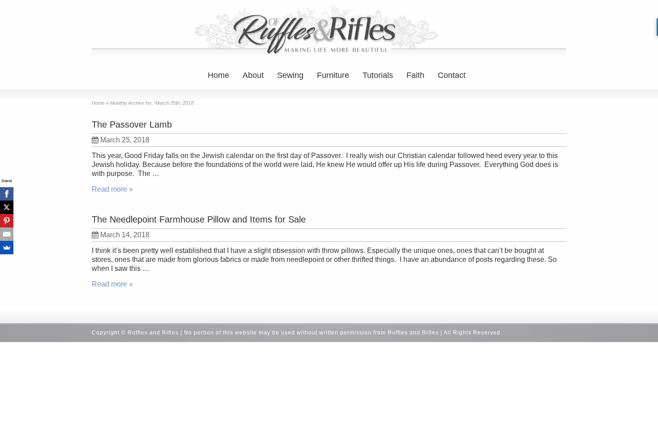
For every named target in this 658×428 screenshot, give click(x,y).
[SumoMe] (6, 247)
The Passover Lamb (132, 124)
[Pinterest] (6, 220)
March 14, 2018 (125, 235)
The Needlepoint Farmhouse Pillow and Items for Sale (199, 219)
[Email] (6, 234)
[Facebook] (6, 194)
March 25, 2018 (125, 140)
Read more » (112, 189)
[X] (6, 207)
